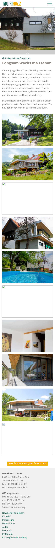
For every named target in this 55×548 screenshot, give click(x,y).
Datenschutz (8, 523)
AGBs (5, 527)
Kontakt (6, 516)
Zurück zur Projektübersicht (27, 463)
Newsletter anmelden (13, 512)
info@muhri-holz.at (17, 487)
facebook (7, 530)
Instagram (7, 534)
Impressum (8, 520)
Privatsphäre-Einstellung (14, 537)
